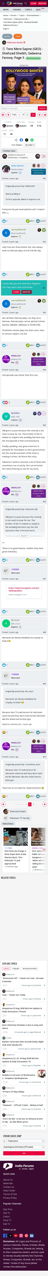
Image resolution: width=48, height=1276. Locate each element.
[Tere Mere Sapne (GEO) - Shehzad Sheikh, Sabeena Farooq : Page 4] (8, 115)
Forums (17, 9)
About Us (8, 1179)
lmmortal (37, 1096)
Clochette (37, 985)
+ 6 (43, 165)
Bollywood (10, 974)
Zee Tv (6, 1212)
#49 (44, 683)
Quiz (38, 9)
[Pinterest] (26, 1235)
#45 (44, 425)
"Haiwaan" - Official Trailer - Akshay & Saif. (23, 1105)
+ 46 (43, 354)
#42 (44, 241)
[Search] (26, 3)
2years (9, 125)
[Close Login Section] (44, 288)
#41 (44, 178)
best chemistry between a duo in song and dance (22, 1026)
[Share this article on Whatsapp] (32, 140)
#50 (44, 757)
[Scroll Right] (44, 156)
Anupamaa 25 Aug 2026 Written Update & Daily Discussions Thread (22, 1010)
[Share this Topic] (16, 140)
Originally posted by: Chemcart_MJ (21, 509)
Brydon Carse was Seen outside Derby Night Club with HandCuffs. (23, 1043)
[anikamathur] (4, 126)
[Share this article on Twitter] (27, 140)
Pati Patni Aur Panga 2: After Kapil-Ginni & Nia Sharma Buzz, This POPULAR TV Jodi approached (15, 857)
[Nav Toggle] (3, 3)
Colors (6, 1216)
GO (33, 115)
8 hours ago (23, 1049)
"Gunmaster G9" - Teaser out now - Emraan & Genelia (23, 980)
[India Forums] (15, 3)
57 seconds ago (20, 1032)
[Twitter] (10, 1235)
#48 (44, 632)
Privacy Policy (10, 1197)
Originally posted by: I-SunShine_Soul (22, 764)
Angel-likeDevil (35, 1032)
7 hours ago (26, 1065)
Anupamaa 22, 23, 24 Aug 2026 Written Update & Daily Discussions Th (20, 1060)
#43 (44, 312)
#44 (44, 369)
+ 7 (44, 413)
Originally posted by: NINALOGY (20, 186)
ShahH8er (37, 1065)
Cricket (8, 1038)
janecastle (37, 1015)
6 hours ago (24, 1082)
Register (42, 3)
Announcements (30, 968)
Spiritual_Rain (36, 1049)
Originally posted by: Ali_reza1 (19, 691)
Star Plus (7, 1209)
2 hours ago (26, 985)
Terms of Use (10, 1194)
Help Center (9, 1190)
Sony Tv (7, 1220)
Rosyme (38, 999)
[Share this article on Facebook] (21, 140)
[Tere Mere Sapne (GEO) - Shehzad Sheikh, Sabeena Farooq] (3, 115)
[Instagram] (21, 1235)
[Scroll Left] (3, 156)
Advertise (8, 1183)
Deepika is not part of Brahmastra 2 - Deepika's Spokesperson (18, 1076)
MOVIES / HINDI (37, 848)
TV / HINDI (8, 848)
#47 (44, 579)
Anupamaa (10, 1004)
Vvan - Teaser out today (13, 995)
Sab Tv (6, 1223)
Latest (6, 968)
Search (42, 108)
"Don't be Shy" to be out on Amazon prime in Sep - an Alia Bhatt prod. (22, 1120)
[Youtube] (16, 1235)
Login (33, 3)
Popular (16, 968)
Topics (28, 9)
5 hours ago (26, 1096)
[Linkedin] (32, 1235)
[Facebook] (5, 1235)
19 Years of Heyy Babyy (13, 1091)
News (6, 9)
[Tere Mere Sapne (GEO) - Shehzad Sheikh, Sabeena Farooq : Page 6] (39, 115)
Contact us (8, 1186)
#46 (44, 501)
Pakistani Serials (15, 42)
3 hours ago (27, 999)
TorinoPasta (36, 1082)
